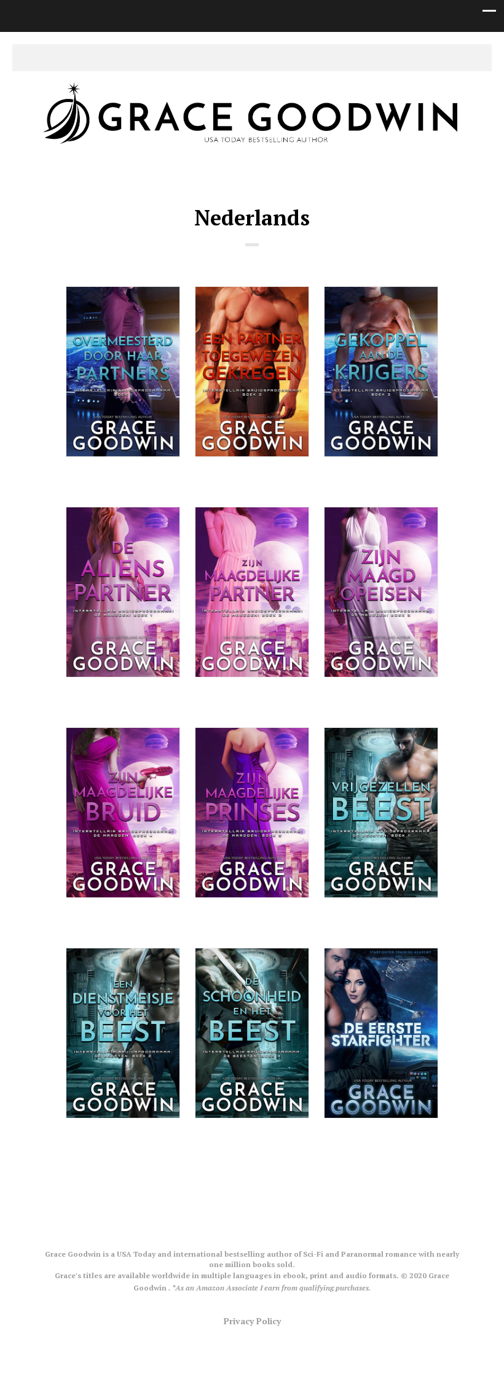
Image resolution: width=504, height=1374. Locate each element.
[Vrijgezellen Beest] (381, 812)
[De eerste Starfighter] (381, 1033)
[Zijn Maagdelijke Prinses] (252, 812)
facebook (243, 57)
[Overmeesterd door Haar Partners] (123, 371)
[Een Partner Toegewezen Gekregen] (252, 371)
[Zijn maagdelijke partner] (252, 592)
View (123, 481)
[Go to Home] (252, 149)
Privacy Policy (252, 1321)
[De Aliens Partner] (123, 592)
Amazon (281, 57)
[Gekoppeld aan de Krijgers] (381, 371)
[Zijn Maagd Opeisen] (381, 592)
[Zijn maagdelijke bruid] (123, 812)
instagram (262, 57)
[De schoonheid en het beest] (252, 1033)
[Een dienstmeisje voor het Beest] (123, 1033)
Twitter (223, 57)
